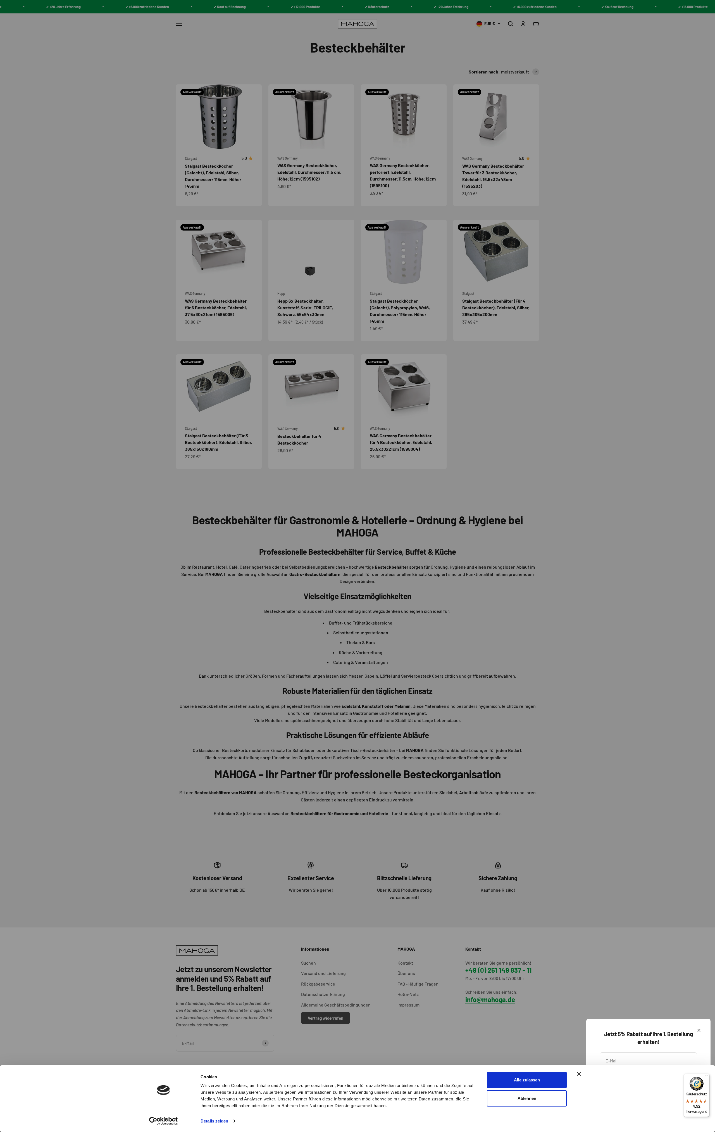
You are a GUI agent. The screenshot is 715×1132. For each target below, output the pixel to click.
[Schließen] (699, 1030)
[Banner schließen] (579, 1074)
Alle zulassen (527, 1080)
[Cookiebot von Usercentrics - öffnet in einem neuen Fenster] (163, 1121)
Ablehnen (527, 1098)
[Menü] (706, 1077)
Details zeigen (214, 1121)
